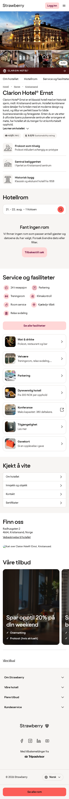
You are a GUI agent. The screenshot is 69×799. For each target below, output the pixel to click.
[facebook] (22, 741)
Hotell (6, 86)
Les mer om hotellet (14, 128)
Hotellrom (30, 79)
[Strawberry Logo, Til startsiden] (13, 5)
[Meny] (64, 5)
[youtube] (47, 741)
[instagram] (30, 741)
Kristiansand (31, 86)
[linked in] (39, 741)
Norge (17, 86)
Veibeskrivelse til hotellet (17, 537)
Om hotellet (10, 79)
